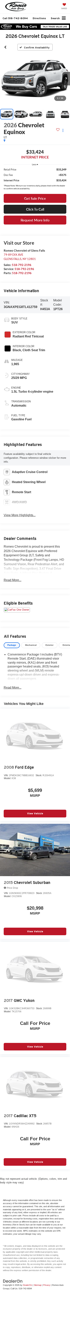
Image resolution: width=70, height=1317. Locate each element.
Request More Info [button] (35, 220)
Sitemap (37, 1285)
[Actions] (63, 130)
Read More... (12, 580)
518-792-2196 (21, 265)
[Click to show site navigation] (64, 18)
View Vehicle (35, 813)
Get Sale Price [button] (35, 198)
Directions (39, 18)
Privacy (46, 1285)
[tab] (12, 645)
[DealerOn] (13, 1280)
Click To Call (35, 209)
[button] (15, 18)
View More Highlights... (20, 515)
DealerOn (27, 1285)
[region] (35, 175)
